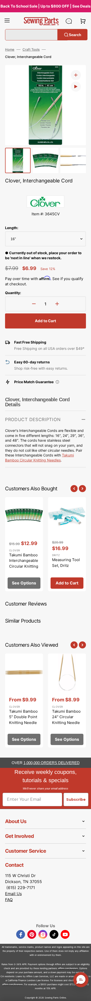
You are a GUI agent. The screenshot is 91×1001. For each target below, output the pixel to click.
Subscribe (76, 799)
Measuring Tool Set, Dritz (66, 562)
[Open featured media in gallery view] (76, 75)
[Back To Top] (83, 993)
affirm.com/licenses (12, 984)
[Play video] (76, 87)
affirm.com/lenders (68, 968)
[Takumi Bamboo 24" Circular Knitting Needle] (67, 700)
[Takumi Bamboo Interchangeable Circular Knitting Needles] (24, 544)
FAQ (9, 899)
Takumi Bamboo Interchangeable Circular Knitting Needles (23, 563)
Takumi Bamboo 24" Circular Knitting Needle (66, 717)
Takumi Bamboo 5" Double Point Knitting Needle (23, 717)
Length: (11, 228)
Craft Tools (31, 49)
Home (9, 49)
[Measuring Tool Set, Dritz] (67, 544)
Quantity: (13, 293)
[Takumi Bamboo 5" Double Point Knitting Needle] (24, 700)
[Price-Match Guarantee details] (57, 381)
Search (75, 34)
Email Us (13, 893)
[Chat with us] (68, 21)
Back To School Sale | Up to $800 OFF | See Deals (45, 6)
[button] (7, 21)
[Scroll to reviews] (45, 190)
